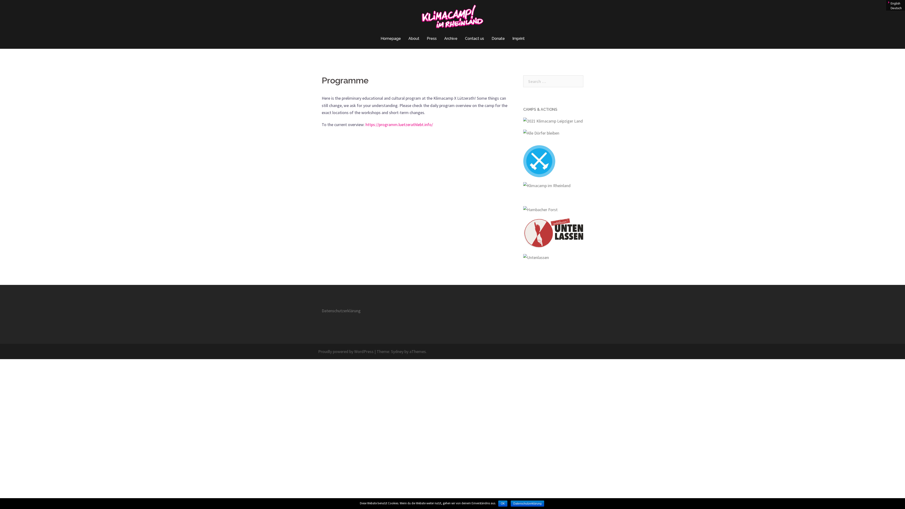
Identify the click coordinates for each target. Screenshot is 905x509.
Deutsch (896, 8)
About (413, 38)
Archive (450, 38)
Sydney (397, 351)
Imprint (518, 38)
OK (503, 503)
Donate (498, 38)
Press (432, 38)
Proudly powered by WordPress (346, 351)
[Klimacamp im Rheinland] (452, 18)
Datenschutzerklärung (341, 310)
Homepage (391, 38)
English (895, 3)
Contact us (474, 38)
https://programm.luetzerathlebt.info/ (399, 124)
